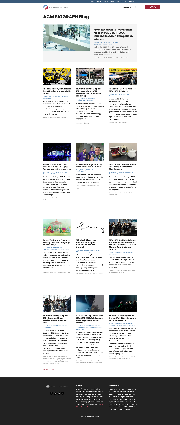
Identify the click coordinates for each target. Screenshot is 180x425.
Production (98, 327)
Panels (51, 272)
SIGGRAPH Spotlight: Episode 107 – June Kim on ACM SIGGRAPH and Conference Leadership (89, 92)
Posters (96, 57)
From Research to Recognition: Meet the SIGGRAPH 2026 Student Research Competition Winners (113, 34)
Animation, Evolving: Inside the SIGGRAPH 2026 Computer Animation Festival (122, 318)
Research (104, 44)
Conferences (97, 44)
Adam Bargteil (47, 356)
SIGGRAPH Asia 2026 (123, 122)
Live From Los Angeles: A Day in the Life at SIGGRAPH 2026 (89, 165)
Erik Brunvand (51, 358)
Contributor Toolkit (94, 1)
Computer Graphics (48, 198)
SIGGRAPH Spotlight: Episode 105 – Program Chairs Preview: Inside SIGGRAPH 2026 (56, 319)
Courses (45, 358)
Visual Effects (65, 249)
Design (89, 252)
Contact (132, 1)
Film (59, 249)
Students (110, 44)
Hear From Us (121, 1)
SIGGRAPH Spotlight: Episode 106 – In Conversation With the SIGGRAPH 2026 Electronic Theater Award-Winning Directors (122, 245)
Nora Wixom (56, 360)
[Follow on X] (55, 393)
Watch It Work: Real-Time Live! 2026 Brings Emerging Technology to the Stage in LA (57, 166)
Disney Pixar (52, 271)
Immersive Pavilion (66, 358)
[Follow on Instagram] (58, 393)
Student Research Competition (120, 57)
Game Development (81, 362)
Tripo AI (65, 117)
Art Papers (54, 356)
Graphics (92, 327)
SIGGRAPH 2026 (108, 57)
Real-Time (54, 174)
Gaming (86, 327)
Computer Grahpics (114, 193)
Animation (46, 249)
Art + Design (79, 273)
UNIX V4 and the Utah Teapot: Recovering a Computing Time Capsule (122, 166)
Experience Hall (96, 185)
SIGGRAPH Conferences (112, 42)
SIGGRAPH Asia (125, 94)
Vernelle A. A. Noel (54, 363)
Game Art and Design (97, 361)
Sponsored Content (57, 117)
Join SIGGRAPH (152, 7)
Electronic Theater (130, 270)
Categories (125, 7)
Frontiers (58, 358)
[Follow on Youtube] (62, 393)
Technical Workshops (98, 273)
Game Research (91, 362)
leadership (88, 122)
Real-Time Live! (58, 198)
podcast (62, 360)
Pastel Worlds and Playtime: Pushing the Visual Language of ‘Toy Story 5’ (56, 242)
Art (77, 252)
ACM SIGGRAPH (57, 248)
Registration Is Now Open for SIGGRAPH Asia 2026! (122, 90)
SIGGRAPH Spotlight (57, 361)
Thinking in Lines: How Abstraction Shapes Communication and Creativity (86, 243)
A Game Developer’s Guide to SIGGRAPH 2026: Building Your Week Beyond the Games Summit (89, 319)
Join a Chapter (109, 1)
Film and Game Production (83, 361)
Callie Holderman (62, 356)
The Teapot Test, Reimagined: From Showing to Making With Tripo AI (57, 91)
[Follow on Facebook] (51, 393)
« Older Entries (48, 369)
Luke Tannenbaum (48, 360)
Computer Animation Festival (84, 185)
